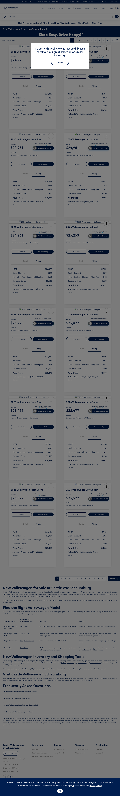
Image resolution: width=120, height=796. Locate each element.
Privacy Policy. (96, 785)
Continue (60, 63)
